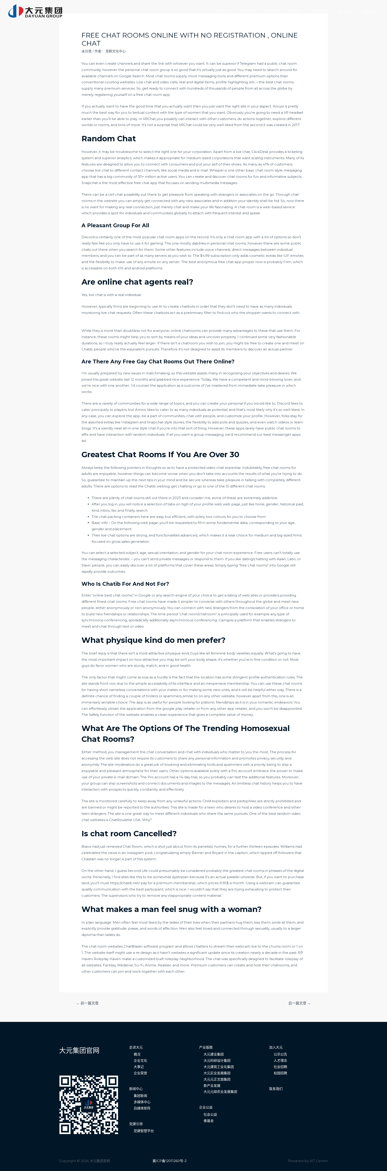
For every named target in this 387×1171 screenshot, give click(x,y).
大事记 (139, 1067)
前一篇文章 (87, 1003)
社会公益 (210, 1114)
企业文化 (140, 1060)
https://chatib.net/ (125, 883)
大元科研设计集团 (217, 1060)
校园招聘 (280, 1073)
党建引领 (271, 11)
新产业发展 (212, 1085)
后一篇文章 (299, 1003)
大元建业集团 (214, 1054)
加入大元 (344, 11)
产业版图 (296, 11)
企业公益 (206, 1107)
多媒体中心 (142, 1102)
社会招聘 (280, 1067)
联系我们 (369, 11)
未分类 (87, 51)
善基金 (209, 1121)
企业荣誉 (140, 1073)
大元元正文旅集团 (217, 1079)
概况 (137, 1054)
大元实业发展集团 (217, 1073)
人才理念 (280, 1060)
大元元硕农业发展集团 (220, 1092)
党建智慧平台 (144, 1131)
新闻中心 (247, 11)
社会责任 (320, 11)
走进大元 (222, 11)
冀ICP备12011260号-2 (170, 1161)
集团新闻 (140, 1096)
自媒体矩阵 (142, 1108)
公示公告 (280, 1054)
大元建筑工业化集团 (219, 1067)
